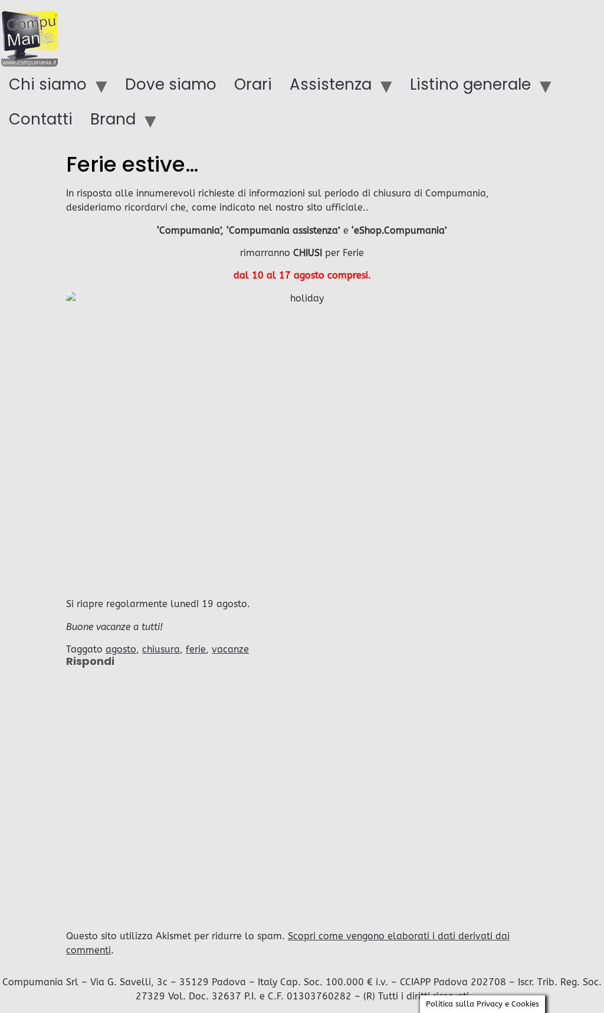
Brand (113, 119)
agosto (121, 649)
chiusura (161, 649)
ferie (196, 649)
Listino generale (470, 84)
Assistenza (331, 84)
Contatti (41, 119)
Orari (253, 84)
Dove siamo (170, 84)
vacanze (230, 649)
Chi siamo (48, 84)
